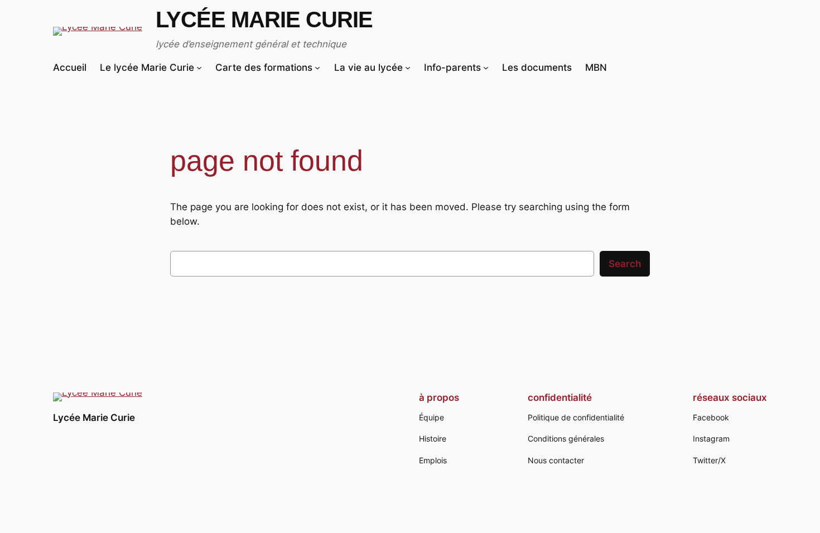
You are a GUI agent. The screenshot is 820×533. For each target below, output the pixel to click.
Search (625, 263)
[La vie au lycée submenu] (408, 67)
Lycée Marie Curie (264, 19)
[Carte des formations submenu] (317, 67)
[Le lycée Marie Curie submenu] (199, 67)
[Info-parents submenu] (486, 67)
